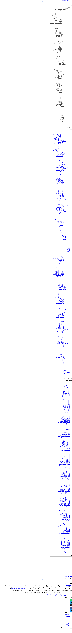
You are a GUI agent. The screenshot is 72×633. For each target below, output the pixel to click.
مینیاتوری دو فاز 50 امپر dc (65, 544)
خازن (65, 309)
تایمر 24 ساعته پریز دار (66, 405)
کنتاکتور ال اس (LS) (61, 191)
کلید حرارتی (64, 281)
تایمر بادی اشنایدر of (67, 408)
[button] (67, 0)
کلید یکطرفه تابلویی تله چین (65, 467)
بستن (71, 129)
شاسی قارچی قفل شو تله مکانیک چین (64, 444)
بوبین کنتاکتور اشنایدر (60, 323)
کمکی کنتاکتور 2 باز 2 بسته (65, 472)
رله (65, 214)
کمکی (65, 231)
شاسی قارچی (62, 295)
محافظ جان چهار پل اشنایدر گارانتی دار (63, 502)
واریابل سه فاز (61, 226)
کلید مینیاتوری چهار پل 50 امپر (65, 459)
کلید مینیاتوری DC (61, 142)
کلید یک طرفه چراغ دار (62, 165)
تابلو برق (68, 404)
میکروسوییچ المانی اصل (66, 515)
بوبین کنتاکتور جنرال (61, 202)
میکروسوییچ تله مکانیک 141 (65, 520)
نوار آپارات (64, 364)
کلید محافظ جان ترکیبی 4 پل (59, 157)
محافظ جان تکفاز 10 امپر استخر (65, 495)
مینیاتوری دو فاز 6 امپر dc (66, 545)
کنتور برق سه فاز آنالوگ (60, 208)
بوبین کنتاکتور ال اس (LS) (60, 204)
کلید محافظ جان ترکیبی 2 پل (59, 156)
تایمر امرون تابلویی (67, 407)
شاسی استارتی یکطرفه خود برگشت (64, 437)
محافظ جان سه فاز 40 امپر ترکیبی (64, 504)
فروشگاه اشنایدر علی (68, 585)
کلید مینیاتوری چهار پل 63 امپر (65, 460)
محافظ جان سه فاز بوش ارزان (65, 505)
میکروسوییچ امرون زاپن (66, 516)
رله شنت (62, 215)
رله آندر (63, 216)
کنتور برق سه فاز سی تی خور (65, 483)
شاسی (69, 433)
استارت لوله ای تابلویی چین (65, 386)
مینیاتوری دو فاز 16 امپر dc (65, 539)
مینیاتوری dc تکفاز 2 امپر (66, 530)
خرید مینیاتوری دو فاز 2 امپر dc (65, 426)
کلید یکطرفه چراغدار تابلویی (65, 468)
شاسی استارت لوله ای (60, 182)
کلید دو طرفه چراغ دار (62, 166)
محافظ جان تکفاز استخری (66, 499)
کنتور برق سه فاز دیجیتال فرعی (65, 482)
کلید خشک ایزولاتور (63, 162)
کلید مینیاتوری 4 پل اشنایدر (60, 148)
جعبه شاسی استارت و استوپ (65, 418)
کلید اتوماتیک (64, 133)
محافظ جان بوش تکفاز (66, 492)
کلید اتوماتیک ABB (61, 136)
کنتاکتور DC (62, 197)
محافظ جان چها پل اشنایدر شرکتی (64, 501)
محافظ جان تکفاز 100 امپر (65, 496)
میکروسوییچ (68, 511)
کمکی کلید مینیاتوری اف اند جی (65, 470)
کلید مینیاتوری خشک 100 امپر (65, 462)
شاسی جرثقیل (61, 177)
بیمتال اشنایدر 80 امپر (66, 402)
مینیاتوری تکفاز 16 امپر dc (66, 532)
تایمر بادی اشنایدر (67, 576)
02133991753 (13, 588)
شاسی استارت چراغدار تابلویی (65, 435)
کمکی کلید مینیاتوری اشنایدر (65, 469)
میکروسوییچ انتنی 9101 (66, 517)
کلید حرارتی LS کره (61, 159)
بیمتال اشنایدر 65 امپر (66, 401)
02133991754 (18, 588)
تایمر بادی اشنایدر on (66, 409)
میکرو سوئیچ (64, 350)
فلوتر (65, 244)
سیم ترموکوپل (63, 235)
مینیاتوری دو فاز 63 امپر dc (65, 546)
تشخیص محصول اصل (66, 416)
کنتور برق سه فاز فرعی (66, 484)
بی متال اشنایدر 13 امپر (66, 392)
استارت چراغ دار (61, 174)
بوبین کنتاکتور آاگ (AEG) (60, 200)
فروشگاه (68, 248)
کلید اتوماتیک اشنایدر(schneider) (59, 138)
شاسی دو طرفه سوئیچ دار (60, 179)
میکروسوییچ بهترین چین (66, 519)
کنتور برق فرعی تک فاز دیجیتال (65, 486)
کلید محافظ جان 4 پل (60, 155)
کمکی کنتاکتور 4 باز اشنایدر (65, 473)
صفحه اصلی (68, 254)
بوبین (65, 322)
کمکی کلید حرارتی (61, 232)
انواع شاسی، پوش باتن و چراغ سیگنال (62, 167)
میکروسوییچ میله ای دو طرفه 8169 (64, 529)
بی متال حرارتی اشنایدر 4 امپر (65, 399)
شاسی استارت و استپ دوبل (59, 173)
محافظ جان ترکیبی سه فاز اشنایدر (64, 494)
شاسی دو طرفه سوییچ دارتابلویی (64, 439)
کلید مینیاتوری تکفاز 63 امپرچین (65, 456)
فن (69, 447)
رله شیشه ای (68, 429)
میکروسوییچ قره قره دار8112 (65, 527)
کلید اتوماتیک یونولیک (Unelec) (59, 137)
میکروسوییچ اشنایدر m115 (66, 513)
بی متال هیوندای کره (61, 212)
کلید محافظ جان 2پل (61, 154)
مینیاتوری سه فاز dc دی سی (65, 547)
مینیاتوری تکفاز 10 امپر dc (66, 531)
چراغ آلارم (64, 237)
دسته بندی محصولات (66, 131)
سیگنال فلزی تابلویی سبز (66, 431)
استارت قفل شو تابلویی (66, 385)
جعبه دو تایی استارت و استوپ (65, 417)
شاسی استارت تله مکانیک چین (65, 434)
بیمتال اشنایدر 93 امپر (66, 403)
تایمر (65, 245)
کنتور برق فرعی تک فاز (66, 485)
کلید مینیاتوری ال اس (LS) (60, 152)
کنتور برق (64, 206)
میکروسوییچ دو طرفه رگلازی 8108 (64, 524)
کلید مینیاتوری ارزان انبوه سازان (65, 454)
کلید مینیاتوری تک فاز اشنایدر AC (59, 268)
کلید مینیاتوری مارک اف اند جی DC (58, 143)
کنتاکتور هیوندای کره (61, 190)
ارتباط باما (68, 251)
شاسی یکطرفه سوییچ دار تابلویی (65, 446)
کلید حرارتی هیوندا (61, 282)
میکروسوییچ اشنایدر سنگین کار (65, 514)
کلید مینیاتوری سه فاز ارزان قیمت (64, 464)
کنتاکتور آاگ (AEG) (61, 194)
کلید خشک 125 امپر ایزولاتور (65, 449)
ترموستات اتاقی (61, 230)
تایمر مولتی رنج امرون (66, 415)
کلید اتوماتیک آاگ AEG (60, 140)
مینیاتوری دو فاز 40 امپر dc (65, 543)
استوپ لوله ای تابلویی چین (65, 387)
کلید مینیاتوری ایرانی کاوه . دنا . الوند (64, 455)
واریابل (65, 224)
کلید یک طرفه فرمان (62, 163)
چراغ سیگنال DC (61, 308)
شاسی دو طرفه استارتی (60, 181)
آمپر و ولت (64, 239)
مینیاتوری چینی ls (67, 537)
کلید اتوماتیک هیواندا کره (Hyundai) (58, 134)
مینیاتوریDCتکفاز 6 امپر (66, 552)
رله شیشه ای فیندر (61, 218)
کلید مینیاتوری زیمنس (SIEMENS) (58, 150)
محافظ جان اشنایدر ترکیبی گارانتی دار (64, 491)
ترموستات (64, 229)
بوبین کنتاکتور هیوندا (61, 203)
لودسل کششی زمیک (60, 221)
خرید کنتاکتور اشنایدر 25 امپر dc (65, 421)
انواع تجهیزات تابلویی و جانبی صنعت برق (61, 219)
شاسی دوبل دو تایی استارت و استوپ (64, 440)
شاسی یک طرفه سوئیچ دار (60, 178)
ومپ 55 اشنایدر (63, 310)
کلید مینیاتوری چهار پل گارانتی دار (64, 461)
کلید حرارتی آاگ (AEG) (60, 160)
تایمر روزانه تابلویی (67, 411)
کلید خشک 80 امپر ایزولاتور (65, 450)
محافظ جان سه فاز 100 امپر (65, 503)
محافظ (69, 488)
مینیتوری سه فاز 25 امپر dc (65, 553)
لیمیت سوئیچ (64, 236)
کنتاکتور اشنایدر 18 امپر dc (66, 478)
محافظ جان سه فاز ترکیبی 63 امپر (64, 506)
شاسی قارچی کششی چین (65, 445)
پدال (65, 365)
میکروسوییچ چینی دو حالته (66, 522)
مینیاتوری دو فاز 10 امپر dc (65, 538)
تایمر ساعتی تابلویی (67, 412)
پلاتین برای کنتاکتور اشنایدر (62, 198)
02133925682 (23, 588)
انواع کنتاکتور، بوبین (65, 187)
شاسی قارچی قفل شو (60, 296)
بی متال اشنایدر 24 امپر (66, 395)
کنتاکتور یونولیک (61, 195)
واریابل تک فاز (62, 225)
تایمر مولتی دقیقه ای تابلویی (65, 414)
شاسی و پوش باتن (63, 168)
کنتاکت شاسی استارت (66, 475)
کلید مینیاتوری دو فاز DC (60, 267)
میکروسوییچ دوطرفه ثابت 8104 (65, 525)
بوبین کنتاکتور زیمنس (60, 201)
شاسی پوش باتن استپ (60, 294)
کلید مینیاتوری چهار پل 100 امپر (65, 457)
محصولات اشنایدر (67, 249)
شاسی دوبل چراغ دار (60, 176)
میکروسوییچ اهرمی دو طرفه (65, 518)
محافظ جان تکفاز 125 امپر (65, 497)
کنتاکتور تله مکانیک (61, 192)
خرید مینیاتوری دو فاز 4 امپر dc (65, 427)
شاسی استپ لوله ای (60, 183)
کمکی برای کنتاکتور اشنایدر (59, 233)
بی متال (65, 211)
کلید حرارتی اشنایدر (61, 161)
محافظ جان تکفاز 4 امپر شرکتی (65, 498)
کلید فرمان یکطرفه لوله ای (65, 453)
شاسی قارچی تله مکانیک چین (65, 442)
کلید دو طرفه (64, 164)
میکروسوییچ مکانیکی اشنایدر (65, 528)
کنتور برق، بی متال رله (64, 205)
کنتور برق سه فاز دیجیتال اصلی (65, 481)
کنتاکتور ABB (62, 196)
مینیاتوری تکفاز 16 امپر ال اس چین (64, 533)
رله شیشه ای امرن (61, 217)
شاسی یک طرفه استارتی (60, 180)
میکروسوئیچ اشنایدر (61, 351)
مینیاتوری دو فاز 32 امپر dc (65, 542)
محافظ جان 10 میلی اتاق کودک (65, 489)
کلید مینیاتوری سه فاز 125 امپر (65, 463)
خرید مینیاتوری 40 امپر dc (66, 423)
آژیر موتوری (64, 242)
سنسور (65, 243)
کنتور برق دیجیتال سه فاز (60, 210)
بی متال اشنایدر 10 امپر (66, 391)
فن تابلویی (64, 247)
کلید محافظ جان (63, 153)
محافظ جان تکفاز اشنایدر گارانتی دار (64, 500)
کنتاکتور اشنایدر (61, 189)
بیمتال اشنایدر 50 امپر (66, 400)
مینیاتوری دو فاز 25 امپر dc (65, 541)
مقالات (69, 250)
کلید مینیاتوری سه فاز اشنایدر (59, 147)
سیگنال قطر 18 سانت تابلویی (65, 432)
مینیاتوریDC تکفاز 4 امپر (66, 551)
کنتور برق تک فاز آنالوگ (60, 207)
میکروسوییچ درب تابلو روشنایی (65, 523)
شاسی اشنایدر (62, 169)
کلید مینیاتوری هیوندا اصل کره (59, 149)
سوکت (65, 246)
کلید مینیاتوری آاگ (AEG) (60, 151)
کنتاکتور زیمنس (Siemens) (60, 193)
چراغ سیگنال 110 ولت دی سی (65, 419)
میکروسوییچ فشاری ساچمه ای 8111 (64, 526)
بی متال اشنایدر (61, 337)
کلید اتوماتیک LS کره (61, 135)
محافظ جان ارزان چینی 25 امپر (65, 490)
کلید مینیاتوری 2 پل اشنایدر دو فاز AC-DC (57, 146)
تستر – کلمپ (64, 363)
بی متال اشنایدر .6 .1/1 (66, 390)
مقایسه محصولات (67, 509)
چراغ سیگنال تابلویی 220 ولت (65, 420)
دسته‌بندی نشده (67, 428)
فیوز (65, 238)
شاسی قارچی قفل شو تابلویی (65, 443)
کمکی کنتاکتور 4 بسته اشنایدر (65, 474)
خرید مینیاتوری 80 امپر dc (66, 425)
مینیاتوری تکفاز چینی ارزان (65, 536)
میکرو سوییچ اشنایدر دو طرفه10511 (64, 510)
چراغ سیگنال (64, 184)
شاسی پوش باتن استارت (60, 170)
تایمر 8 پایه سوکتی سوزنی (66, 406)
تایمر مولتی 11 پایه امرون (66, 413)
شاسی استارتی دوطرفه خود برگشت (64, 436)
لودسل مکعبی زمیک (61, 222)
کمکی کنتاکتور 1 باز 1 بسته (65, 471)
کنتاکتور (65, 188)
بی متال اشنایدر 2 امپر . (66, 394)
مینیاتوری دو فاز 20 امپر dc (65, 540)
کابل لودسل (64, 223)
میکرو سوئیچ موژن (61, 228)
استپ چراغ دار (61, 175)
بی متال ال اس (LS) (61, 336)
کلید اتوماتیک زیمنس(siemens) (59, 139)
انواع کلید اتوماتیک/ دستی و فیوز (63, 132)
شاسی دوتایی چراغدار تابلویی (65, 441)
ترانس (65, 234)
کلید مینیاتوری (64, 141)
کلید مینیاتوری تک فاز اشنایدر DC (59, 145)
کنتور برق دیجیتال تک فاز (60, 209)
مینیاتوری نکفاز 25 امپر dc (66, 550)
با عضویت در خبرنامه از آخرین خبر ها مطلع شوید (64, 627)
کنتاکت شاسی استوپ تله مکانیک (64, 476)
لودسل (65, 220)
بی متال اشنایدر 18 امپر (66, 393)
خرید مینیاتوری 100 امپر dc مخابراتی (64, 422)
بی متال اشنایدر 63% (66, 398)
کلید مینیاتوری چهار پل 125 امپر (65, 458)
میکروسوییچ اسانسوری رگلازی (65, 512)
